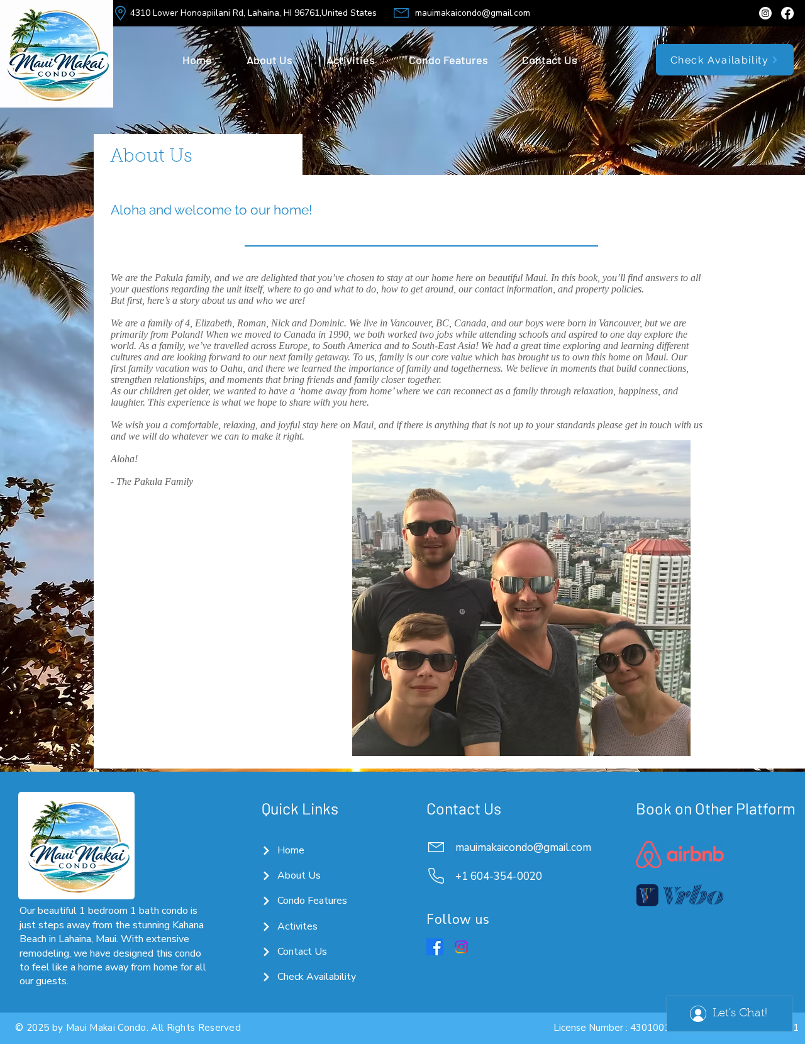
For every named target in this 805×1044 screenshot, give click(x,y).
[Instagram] (765, 13)
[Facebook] (787, 13)
